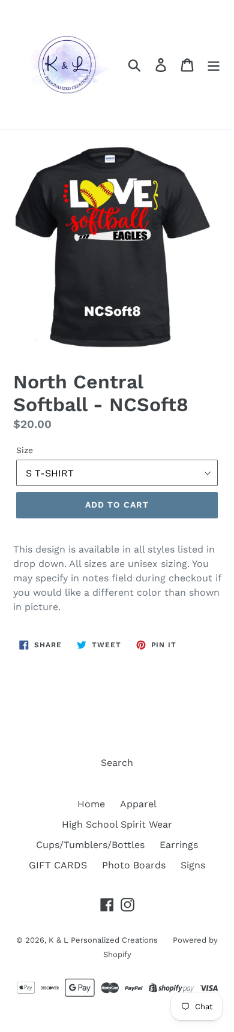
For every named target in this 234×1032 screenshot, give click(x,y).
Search (117, 762)
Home (91, 804)
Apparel (138, 804)
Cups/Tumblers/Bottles (90, 844)
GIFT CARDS (58, 865)
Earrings (179, 844)
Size (24, 450)
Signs (193, 865)
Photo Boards (134, 865)
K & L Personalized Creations (103, 940)
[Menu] (213, 64)
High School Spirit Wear (117, 824)
